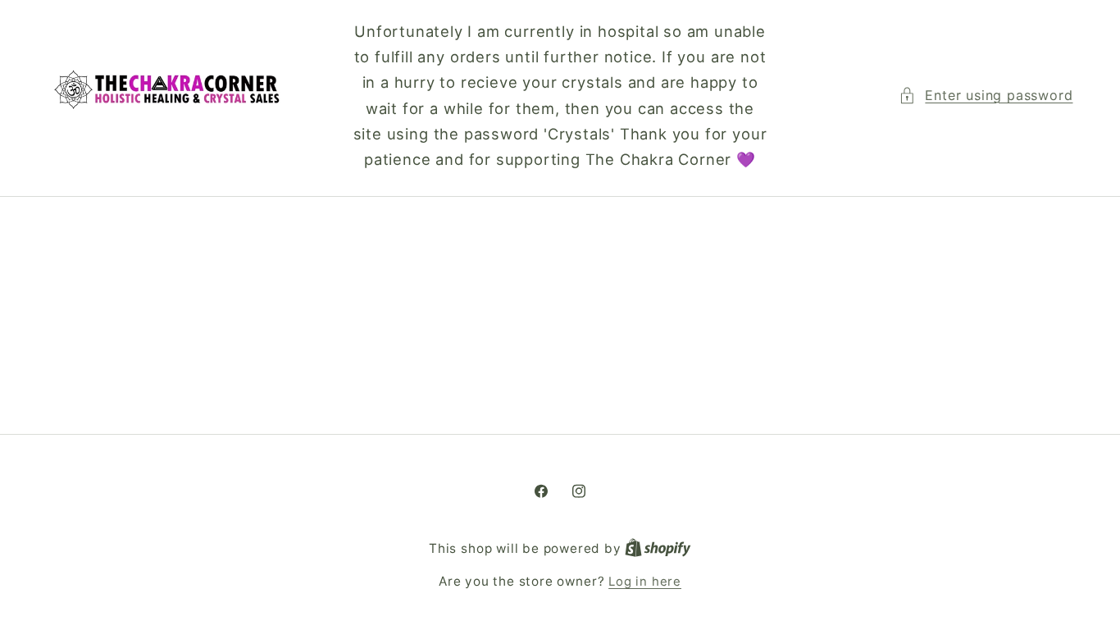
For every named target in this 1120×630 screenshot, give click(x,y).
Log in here (644, 581)
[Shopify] (658, 548)
